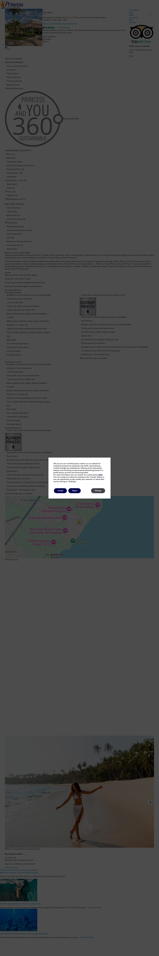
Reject (74, 490)
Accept (60, 490)
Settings (98, 490)
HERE (100, 475)
